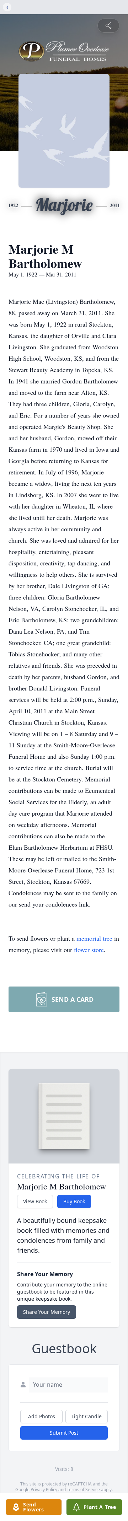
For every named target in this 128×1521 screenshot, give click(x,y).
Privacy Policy (44, 1490)
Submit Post (64, 1432)
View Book (35, 1201)
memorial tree (94, 938)
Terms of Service (83, 1490)
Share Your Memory (46, 1311)
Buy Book (74, 1201)
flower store (89, 949)
